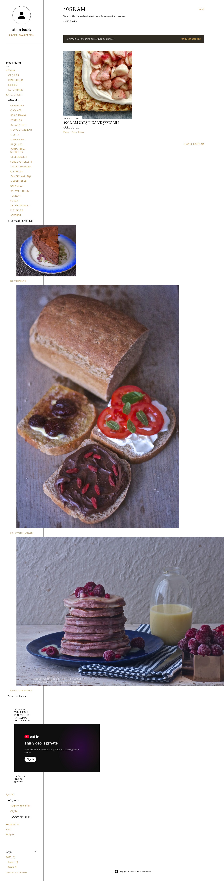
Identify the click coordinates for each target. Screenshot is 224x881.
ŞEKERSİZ (15, 215)
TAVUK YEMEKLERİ (21, 166)
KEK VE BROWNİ (18, 281)
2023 (10, 857)
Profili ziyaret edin (21, 35)
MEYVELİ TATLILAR (21, 129)
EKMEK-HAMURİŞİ (20, 176)
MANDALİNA (17, 139)
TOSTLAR (15, 195)
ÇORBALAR (16, 171)
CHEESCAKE (17, 105)
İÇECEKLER (16, 210)
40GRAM (74, 9)
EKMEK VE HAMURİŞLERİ (21, 533)
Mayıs (12, 862)
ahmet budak (21, 29)
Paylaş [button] (66, 132)
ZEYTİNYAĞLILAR (20, 205)
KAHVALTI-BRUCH (20, 191)
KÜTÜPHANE (15, 89)
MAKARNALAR (18, 181)
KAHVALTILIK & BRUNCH (21, 690)
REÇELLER (16, 144)
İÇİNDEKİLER (15, 80)
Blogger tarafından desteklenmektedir (136, 871)
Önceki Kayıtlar (194, 144)
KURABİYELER (18, 125)
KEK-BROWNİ (18, 115)
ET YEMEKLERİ (18, 157)
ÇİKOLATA (15, 110)
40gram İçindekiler (20, 805)
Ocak (12, 867)
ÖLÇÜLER (13, 75)
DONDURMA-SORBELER (17, 150)
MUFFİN (14, 134)
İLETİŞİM (13, 85)
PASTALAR (16, 120)
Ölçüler (14, 811)
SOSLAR (15, 200)
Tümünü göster (190, 39)
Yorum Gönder (78, 132)
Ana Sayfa (70, 21)
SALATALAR (16, 186)
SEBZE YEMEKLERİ (21, 161)
